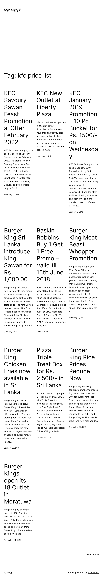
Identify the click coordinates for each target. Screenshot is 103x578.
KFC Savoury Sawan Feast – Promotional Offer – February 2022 (18, 118)
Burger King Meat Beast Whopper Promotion (83, 244)
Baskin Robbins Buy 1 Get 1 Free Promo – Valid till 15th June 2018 (50, 255)
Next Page (93, 554)
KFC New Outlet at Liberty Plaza (49, 104)
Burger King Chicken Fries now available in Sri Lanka (17, 371)
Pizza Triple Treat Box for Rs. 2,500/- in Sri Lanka (50, 368)
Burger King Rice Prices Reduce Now (82, 364)
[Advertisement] (51, 43)
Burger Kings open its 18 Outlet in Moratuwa (18, 484)
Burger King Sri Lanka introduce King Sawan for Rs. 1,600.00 (18, 255)
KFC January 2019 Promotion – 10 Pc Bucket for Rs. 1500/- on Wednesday (83, 125)
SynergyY (12, 10)
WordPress (93, 572)
